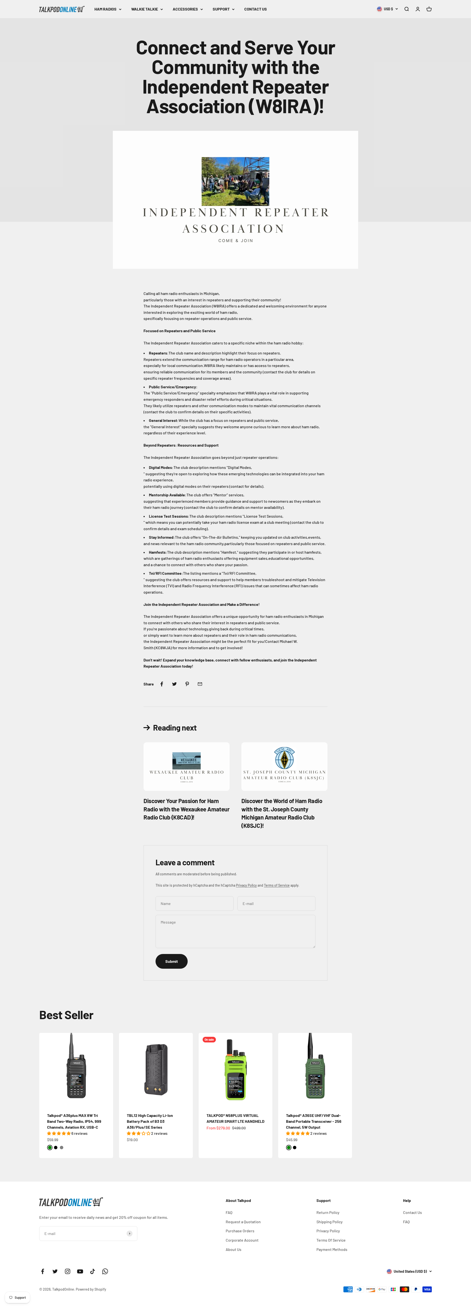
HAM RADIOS (105, 9)
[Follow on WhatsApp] (105, 1271)
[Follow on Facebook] (42, 1271)
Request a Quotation (243, 1221)
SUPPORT (221, 9)
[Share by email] (200, 684)
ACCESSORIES (185, 9)
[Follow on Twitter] (55, 1271)
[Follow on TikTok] (92, 1271)
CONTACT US (255, 9)
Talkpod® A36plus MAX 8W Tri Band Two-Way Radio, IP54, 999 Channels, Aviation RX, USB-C (74, 1121)
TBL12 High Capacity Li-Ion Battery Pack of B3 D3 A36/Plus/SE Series (150, 1121)
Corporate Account (242, 1240)
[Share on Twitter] (174, 684)
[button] (59, 1133)
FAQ (229, 1212)
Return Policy (328, 1212)
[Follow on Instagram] (67, 1271)
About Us (233, 1249)
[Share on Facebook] (162, 684)
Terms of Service (277, 885)
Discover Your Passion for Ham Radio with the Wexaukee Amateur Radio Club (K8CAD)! (186, 809)
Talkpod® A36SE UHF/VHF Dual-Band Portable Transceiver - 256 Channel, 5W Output (313, 1121)
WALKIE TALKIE (144, 9)
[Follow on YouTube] (80, 1271)
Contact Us (412, 1212)
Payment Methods (331, 1249)
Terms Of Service (331, 1240)
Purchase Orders (240, 1230)
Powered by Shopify (91, 1289)
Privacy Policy (246, 885)
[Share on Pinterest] (187, 684)
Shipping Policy (329, 1221)
